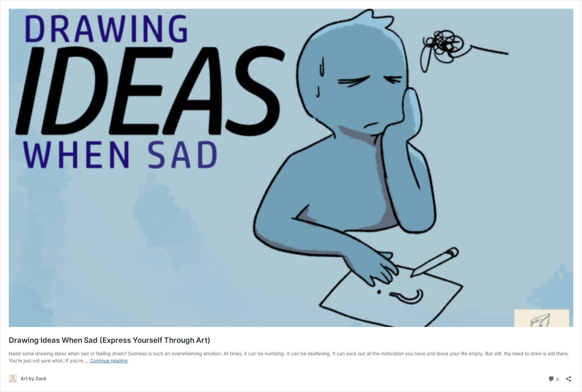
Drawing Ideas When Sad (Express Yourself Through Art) (110, 340)
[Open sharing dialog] (568, 376)
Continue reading (109, 360)
